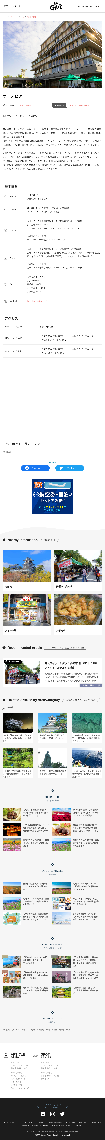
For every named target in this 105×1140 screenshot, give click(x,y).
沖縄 (25, 1068)
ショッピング (24, 1088)
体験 (49, 1076)
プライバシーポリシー (27, 1122)
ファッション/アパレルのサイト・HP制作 (34, 1125)
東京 (20, 1065)
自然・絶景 (15, 1082)
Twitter (71, 468)
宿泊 (42, 1079)
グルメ (13, 1088)
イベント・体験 (16, 1085)
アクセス (20, 115)
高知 (22, 17)
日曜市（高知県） (65, 586)
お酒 (33, 1030)
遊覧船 (41, 1030)
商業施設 (7, 452)
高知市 (28, 105)
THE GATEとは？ (10, 1122)
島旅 (68, 1030)
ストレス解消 (52, 1030)
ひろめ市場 (10, 630)
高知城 (8, 586)
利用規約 (42, 1122)
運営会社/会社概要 (55, 1122)
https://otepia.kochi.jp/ (36, 301)
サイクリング (9, 1030)
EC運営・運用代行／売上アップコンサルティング (68, 1125)
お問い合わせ (83, 1122)
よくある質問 (70, 1122)
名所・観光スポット (18, 1079)
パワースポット (23, 1030)
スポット (16, 6)
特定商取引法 (96, 1122)
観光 (42, 1076)
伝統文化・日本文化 (18, 1076)
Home (5, 17)
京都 (27, 1065)
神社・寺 (73, 105)
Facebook (36, 468)
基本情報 (7, 115)
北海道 (13, 1065)
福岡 (19, 1068)
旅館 (62, 1030)
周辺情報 (33, 115)
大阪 (12, 1068)
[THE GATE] (52, 6)
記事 (6, 6)
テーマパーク (84, 105)
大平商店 (60, 630)
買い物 (56, 1076)
